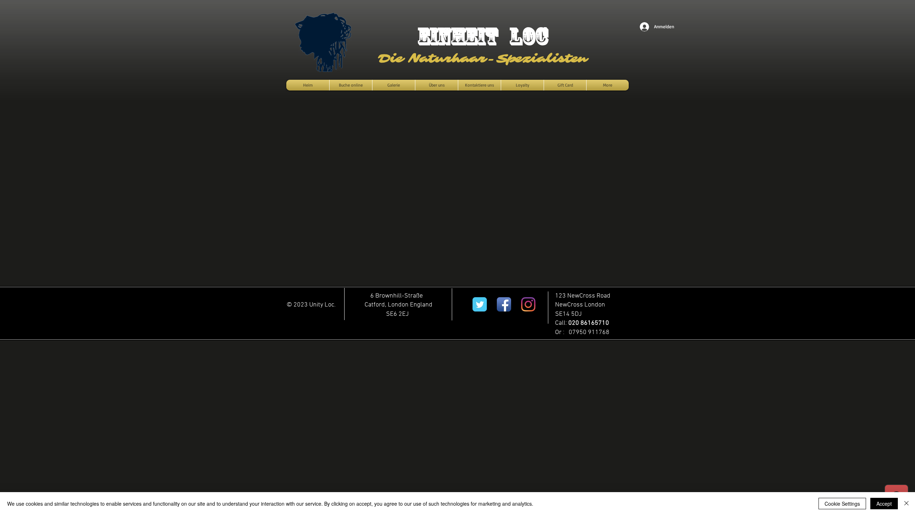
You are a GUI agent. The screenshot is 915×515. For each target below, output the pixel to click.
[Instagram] (528, 304)
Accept (884, 503)
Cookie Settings (842, 503)
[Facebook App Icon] (504, 304)
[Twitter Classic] (480, 304)
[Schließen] (906, 503)
